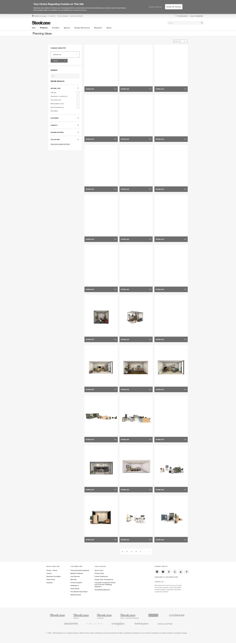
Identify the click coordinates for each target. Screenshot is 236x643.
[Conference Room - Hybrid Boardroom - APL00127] (136, 466)
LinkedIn (163, 571)
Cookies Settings (155, 7)
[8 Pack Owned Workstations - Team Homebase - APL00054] (171, 215)
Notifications (74, 585)
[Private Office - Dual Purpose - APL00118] (101, 366)
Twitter (174, 571)
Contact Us (159, 582)
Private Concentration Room (133, 79)
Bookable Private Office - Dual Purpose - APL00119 (98, 330)
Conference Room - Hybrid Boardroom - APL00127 (132, 480)
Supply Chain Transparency (104, 579)
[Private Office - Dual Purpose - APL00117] (171, 366)
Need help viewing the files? (60, 144)
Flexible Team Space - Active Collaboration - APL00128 (168, 530)
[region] (118, 7)
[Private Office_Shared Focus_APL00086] (101, 466)
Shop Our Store (76, 16)
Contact (52, 16)
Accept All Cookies (173, 7)
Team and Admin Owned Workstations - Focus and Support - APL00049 (170, 181)
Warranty (73, 579)
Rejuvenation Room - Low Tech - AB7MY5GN (135, 280)
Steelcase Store (75, 595)
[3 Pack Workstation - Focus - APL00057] (136, 215)
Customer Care (76, 566)
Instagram (157, 571)
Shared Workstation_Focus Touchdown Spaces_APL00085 (134, 430)
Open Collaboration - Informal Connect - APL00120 (168, 330)
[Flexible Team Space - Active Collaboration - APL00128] (171, 516)
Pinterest (186, 571)
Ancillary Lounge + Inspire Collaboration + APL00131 (167, 480)
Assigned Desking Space (96, 79)
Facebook (168, 571)
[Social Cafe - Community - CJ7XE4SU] (171, 265)
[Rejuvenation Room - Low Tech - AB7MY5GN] (136, 265)
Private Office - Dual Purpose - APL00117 (168, 380)
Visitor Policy (50, 579)
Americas (40, 16)
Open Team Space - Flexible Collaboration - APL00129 (133, 530)
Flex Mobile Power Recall (79, 592)
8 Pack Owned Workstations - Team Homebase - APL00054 (168, 230)
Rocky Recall (74, 589)
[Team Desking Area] (101, 165)
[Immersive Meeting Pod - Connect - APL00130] (101, 516)
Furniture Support (76, 582)
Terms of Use (99, 570)
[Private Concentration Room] (136, 65)
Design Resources (82, 27)
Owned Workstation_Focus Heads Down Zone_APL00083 (170, 430)
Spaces (67, 27)
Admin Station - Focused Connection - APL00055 (131, 180)
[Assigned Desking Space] (101, 65)
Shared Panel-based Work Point (169, 79)
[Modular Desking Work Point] (101, 115)
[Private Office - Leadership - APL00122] (136, 315)
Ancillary (55, 27)
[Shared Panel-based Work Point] (171, 65)
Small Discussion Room (166, 129)
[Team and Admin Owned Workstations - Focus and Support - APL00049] (171, 165)
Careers (49, 573)
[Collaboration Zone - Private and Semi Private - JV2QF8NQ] (101, 265)
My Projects (183, 16)
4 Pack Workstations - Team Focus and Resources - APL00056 (100, 230)
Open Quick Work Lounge (132, 129)
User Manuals (75, 576)
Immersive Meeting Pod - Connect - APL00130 (101, 530)
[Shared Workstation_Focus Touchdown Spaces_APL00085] (136, 416)
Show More (54, 111)
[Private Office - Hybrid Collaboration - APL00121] (136, 366)
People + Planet (51, 570)
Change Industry (58, 48)
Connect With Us (161, 566)
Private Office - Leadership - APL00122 (133, 330)
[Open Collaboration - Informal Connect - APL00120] (171, 316)
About (109, 27)
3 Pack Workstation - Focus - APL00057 (133, 230)
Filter (55, 61)
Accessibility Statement (102, 590)
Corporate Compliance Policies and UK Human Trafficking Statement (105, 585)
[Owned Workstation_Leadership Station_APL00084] (101, 416)
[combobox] (185, 23)
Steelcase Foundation (53, 576)
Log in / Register (196, 16)
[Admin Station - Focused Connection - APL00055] (136, 165)
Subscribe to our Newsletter (166, 577)
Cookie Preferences (101, 576)
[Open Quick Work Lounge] (136, 115)
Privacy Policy (99, 573)
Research (98, 27)
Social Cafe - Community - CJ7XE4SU (167, 280)
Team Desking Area (94, 179)
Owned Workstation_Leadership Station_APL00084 (99, 430)
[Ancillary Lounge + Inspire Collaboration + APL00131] (171, 466)
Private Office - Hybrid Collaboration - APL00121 (132, 380)
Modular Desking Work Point (98, 129)
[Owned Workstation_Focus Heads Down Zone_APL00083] (171, 416)
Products (44, 27)
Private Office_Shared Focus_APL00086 (95, 480)
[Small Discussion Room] (171, 115)
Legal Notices (100, 566)
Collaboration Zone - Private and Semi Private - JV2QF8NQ (100, 280)
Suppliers (49, 582)
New (34, 27)
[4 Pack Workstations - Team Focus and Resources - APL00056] (101, 215)
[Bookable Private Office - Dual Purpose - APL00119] (101, 315)
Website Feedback (76, 573)
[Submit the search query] (53, 76)
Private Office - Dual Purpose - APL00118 (98, 380)
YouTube (180, 571)
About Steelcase (53, 566)
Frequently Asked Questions (79, 570)
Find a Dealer (63, 16)
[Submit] (202, 23)
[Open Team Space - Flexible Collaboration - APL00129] (136, 516)
